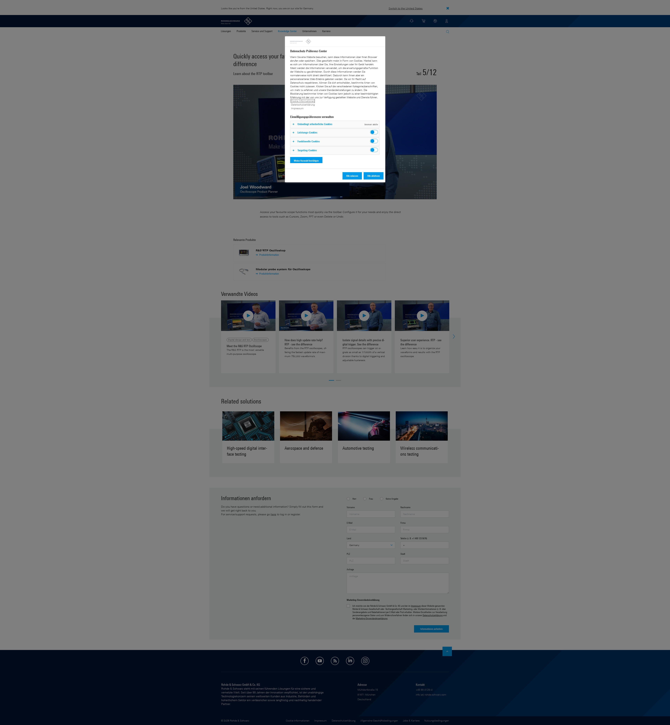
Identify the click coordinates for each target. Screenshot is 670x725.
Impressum (297, 108)
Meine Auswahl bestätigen (306, 160)
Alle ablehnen (373, 175)
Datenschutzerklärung (303, 104)
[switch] (374, 132)
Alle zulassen (352, 175)
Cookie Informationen (302, 100)
